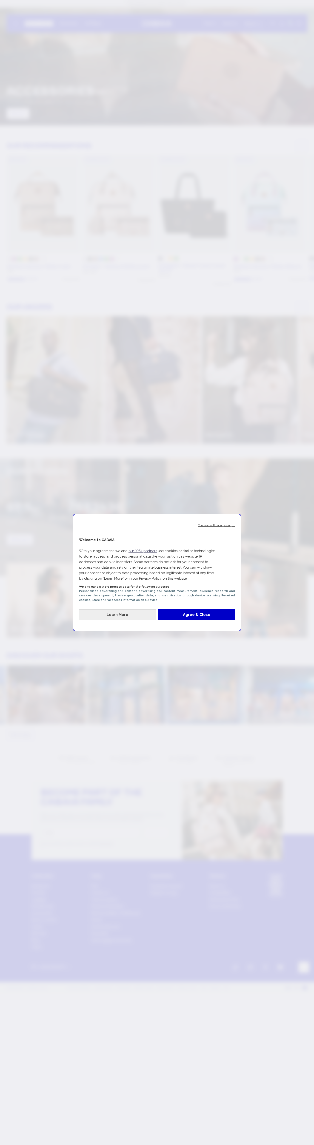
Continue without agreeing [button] (216, 525)
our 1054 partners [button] (142, 551)
